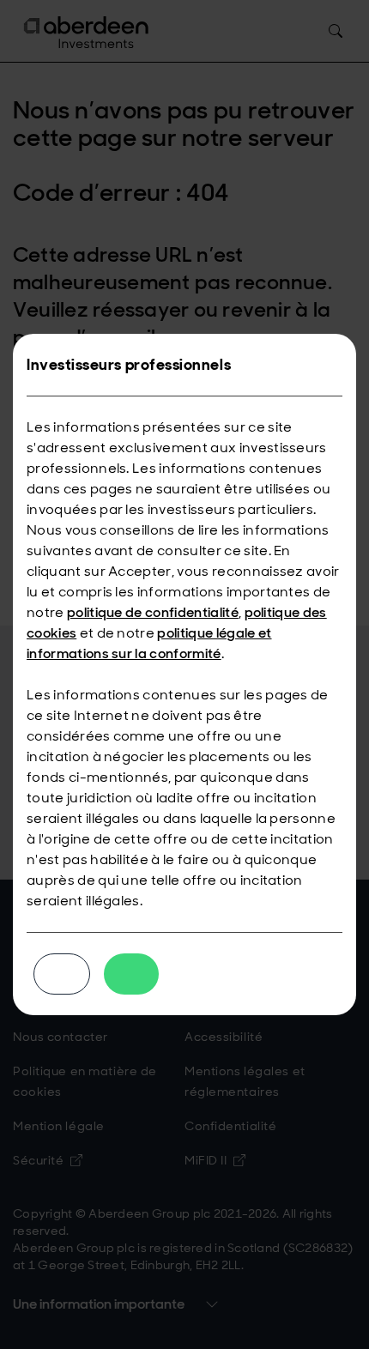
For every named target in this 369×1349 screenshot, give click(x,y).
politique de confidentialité (153, 612)
